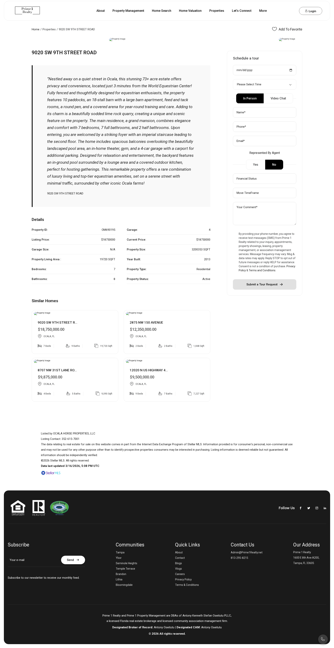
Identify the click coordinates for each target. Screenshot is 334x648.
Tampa (120, 552)
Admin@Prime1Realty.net (246, 552)
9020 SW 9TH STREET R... (57, 322)
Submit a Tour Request (262, 284)
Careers (180, 574)
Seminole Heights (126, 563)
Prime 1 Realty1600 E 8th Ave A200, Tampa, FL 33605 (306, 558)
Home (35, 29)
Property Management (128, 11)
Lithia (119, 579)
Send (70, 560)
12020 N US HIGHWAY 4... (149, 370)
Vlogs (178, 568)
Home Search (161, 11)
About (100, 11)
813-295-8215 (239, 557)
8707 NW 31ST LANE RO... (57, 370)
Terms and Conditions (262, 270)
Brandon (121, 574)
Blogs (178, 563)
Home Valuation (190, 11)
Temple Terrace (125, 568)
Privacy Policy (183, 579)
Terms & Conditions (187, 584)
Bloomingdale (124, 584)
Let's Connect (241, 11)
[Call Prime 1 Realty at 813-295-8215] (285, 11)
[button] (4, 39)
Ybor (119, 557)
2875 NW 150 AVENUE (146, 322)
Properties (216, 11)
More (263, 11)
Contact (180, 557)
